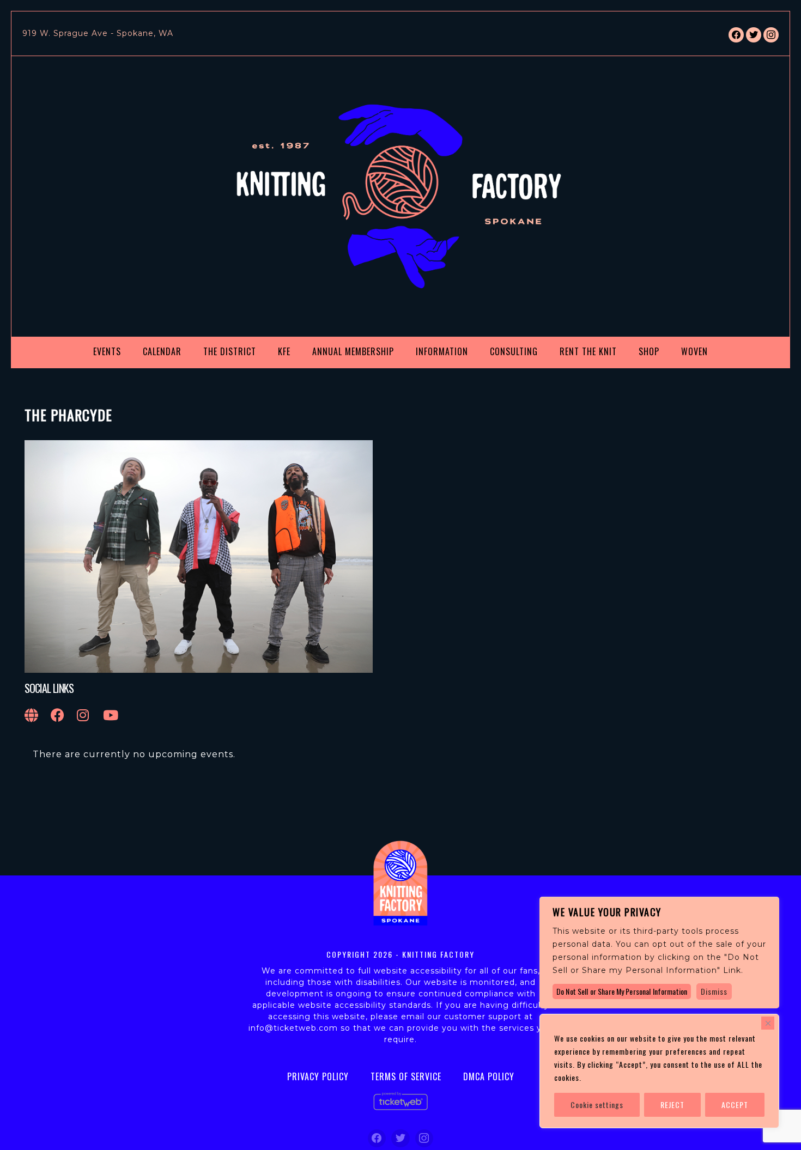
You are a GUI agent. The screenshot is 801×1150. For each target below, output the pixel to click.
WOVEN (694, 351)
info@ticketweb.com (293, 1028)
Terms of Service (406, 1076)
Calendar (162, 351)
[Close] (767, 1023)
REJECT (672, 1104)
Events (107, 351)
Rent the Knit (588, 351)
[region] (659, 1071)
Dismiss (714, 991)
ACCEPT (734, 1104)
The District (229, 351)
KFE (284, 351)
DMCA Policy (488, 1076)
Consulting (514, 351)
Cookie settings (597, 1104)
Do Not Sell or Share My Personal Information (621, 991)
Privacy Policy (318, 1076)
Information (442, 351)
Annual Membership (353, 351)
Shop (649, 351)
